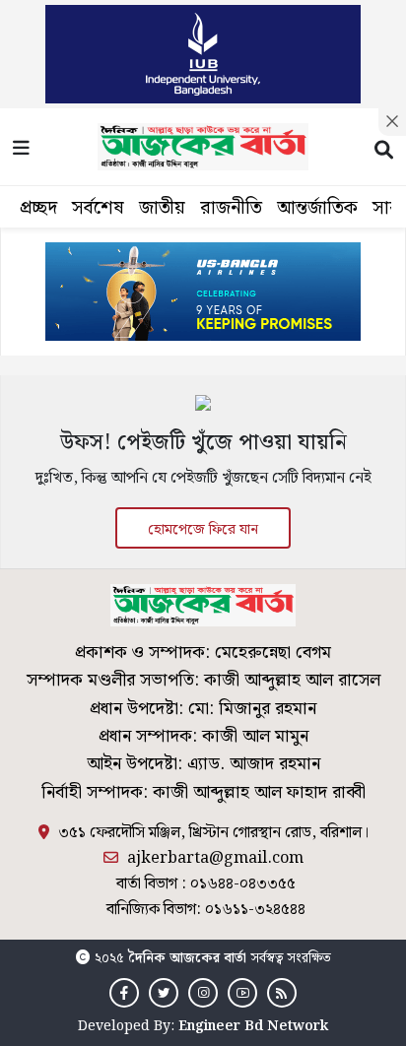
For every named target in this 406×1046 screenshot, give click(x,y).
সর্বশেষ (98, 208)
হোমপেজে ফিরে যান (203, 530)
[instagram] (203, 993)
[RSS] (282, 993)
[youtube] (242, 993)
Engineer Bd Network (253, 1026)
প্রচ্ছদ (38, 208)
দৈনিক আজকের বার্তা (187, 958)
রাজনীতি (231, 208)
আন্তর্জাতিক (317, 208)
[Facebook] (124, 993)
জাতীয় (162, 208)
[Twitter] (163, 993)
